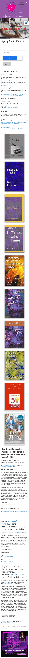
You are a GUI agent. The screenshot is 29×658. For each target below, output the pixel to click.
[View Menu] (26, 2)
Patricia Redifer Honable (9, 465)
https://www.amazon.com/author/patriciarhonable (14, 511)
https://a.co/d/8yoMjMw (7, 80)
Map (9, 16)
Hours (15, 16)
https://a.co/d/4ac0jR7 (7, 556)
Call (3, 16)
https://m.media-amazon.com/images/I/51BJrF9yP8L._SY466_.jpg (13, 128)
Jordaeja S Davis (6, 532)
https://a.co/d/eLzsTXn (7, 85)
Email (21, 16)
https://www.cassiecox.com (10, 107)
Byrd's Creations (7, 78)
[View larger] (14, 146)
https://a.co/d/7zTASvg (7, 622)
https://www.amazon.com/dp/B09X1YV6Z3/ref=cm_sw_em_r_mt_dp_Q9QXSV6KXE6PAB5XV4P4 (14, 95)
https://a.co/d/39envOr (7, 561)
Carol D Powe (18, 532)
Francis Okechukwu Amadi (14, 576)
